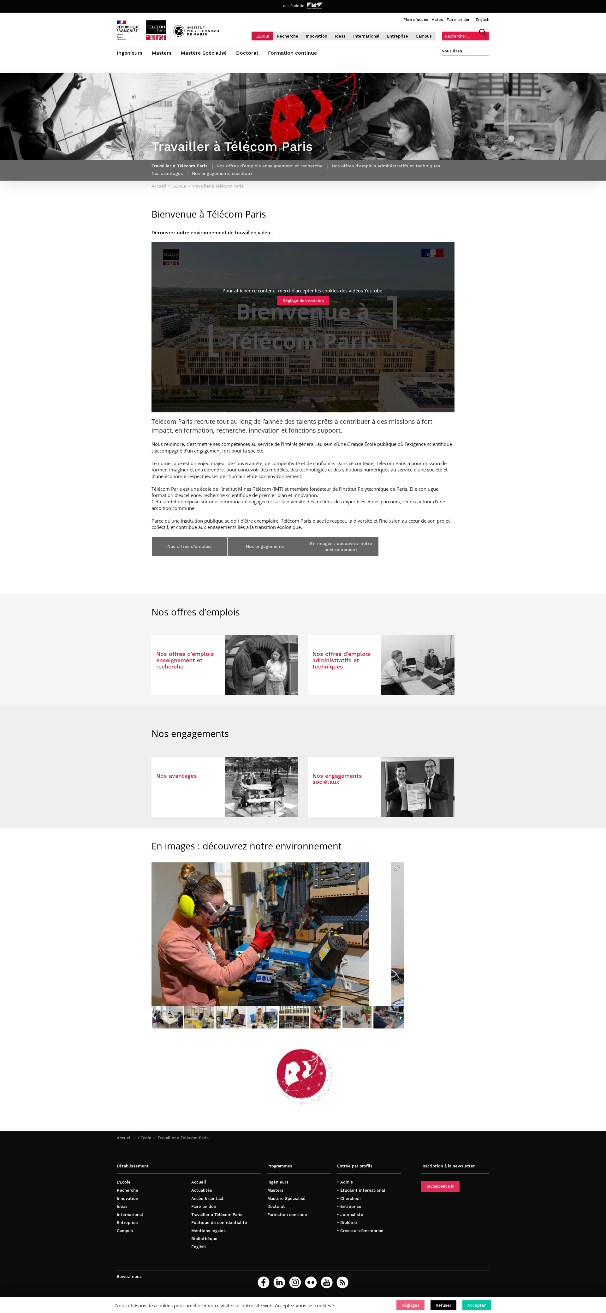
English (482, 19)
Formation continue (292, 53)
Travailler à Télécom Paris (183, 1138)
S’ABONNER (440, 1186)
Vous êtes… (454, 51)
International (366, 36)
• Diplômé (347, 1222)
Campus (424, 36)
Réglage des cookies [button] (303, 300)
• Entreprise (349, 1206)
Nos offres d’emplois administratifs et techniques (386, 165)
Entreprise (397, 36)
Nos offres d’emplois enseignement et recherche (270, 165)
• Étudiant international (361, 1190)
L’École (262, 36)
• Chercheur (349, 1198)
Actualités (201, 1190)
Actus (437, 19)
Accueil (124, 1138)
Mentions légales (208, 1230)
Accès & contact (207, 1198)
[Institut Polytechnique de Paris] (196, 35)
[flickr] (311, 1282)
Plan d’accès (415, 19)
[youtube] (327, 1282)
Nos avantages (167, 173)
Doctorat (247, 53)
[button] (410, 1305)
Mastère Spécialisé (204, 53)
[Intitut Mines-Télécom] (315, 6)
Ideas (340, 36)
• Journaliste (350, 1214)
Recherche (287, 36)
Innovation (316, 36)
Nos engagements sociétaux (222, 173)
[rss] (342, 1282)
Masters (161, 53)
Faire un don (459, 19)
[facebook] (264, 1282)
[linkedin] (279, 1282)
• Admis (345, 1182)
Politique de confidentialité (219, 1222)
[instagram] (295, 1282)
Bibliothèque (204, 1238)
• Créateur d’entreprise (360, 1230)
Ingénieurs (129, 53)
